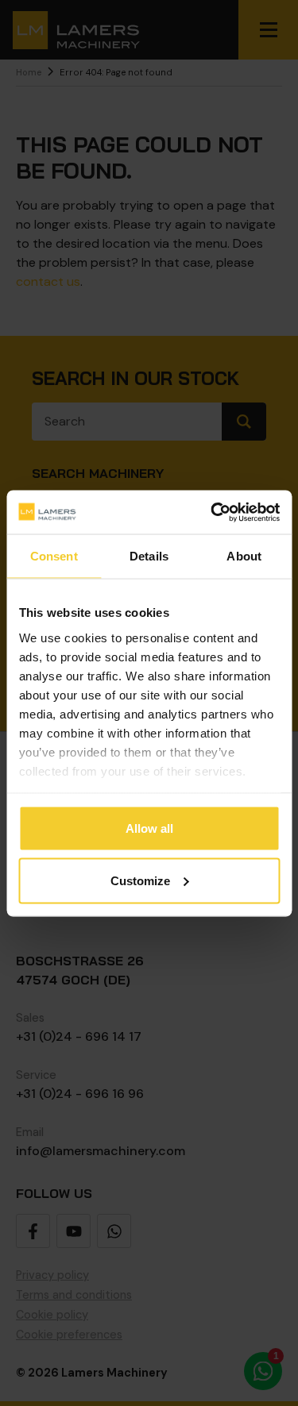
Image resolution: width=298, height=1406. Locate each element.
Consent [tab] (54, 556)
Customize (140, 880)
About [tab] (243, 556)
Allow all (149, 828)
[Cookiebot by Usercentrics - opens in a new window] (212, 512)
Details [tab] (149, 556)
